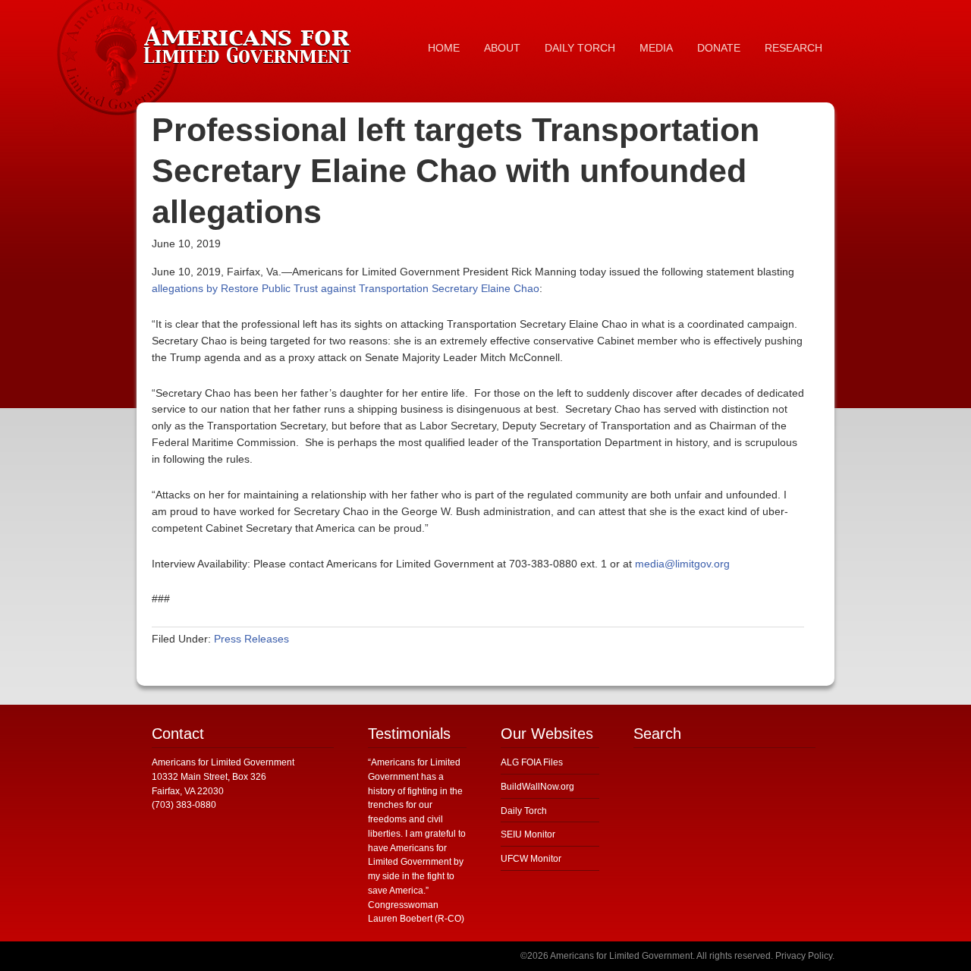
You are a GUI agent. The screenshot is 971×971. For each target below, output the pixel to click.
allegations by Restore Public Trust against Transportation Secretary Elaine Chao (345, 288)
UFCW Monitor (531, 858)
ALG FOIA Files (532, 762)
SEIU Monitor (528, 834)
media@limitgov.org (682, 564)
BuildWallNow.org (537, 786)
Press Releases (251, 639)
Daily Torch (524, 811)
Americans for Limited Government (250, 41)
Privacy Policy (803, 956)
